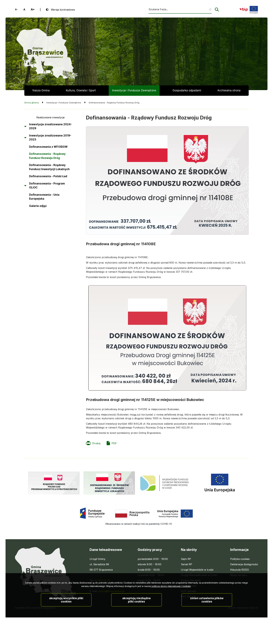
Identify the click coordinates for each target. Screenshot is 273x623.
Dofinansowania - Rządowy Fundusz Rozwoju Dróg (47, 156)
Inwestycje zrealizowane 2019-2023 (50, 137)
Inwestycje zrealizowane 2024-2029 (50, 126)
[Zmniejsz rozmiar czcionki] (16, 9)
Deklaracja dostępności (244, 564)
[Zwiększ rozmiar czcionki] (33, 9)
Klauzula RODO (239, 569)
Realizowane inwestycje (50, 117)
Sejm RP (186, 559)
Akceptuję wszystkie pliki (66, 600)
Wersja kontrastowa (63, 9)
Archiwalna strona (228, 92)
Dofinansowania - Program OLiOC (47, 185)
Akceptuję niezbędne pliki (136, 600)
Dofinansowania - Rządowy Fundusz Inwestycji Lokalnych (49, 167)
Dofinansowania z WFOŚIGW (48, 146)
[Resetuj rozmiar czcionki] (24, 9)
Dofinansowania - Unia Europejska (44, 196)
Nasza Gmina (41, 90)
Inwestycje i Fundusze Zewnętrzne (134, 90)
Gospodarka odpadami (187, 90)
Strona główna (31, 102)
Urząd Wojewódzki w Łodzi (197, 570)
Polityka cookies (240, 559)
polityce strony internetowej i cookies (171, 586)
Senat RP (186, 564)
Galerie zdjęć (38, 206)
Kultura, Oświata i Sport (81, 90)
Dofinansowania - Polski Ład (48, 176)
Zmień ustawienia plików (206, 600)
